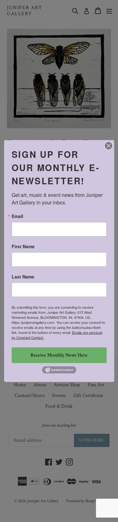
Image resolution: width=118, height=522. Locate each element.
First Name (23, 246)
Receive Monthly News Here (59, 355)
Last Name (23, 276)
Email (17, 216)
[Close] (108, 145)
